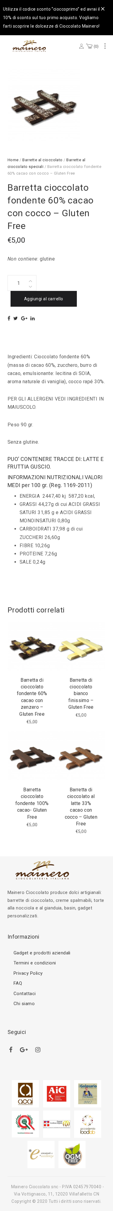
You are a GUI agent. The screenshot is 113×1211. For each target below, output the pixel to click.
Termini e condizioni (35, 963)
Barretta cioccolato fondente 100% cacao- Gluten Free (32, 803)
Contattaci (25, 993)
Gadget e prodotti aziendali (42, 953)
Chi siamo (24, 1003)
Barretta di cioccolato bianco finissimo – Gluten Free (81, 693)
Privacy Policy (28, 973)
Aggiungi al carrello (43, 298)
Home (13, 160)
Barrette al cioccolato (42, 160)
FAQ (18, 983)
